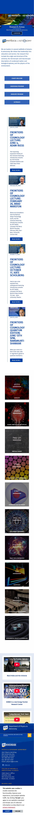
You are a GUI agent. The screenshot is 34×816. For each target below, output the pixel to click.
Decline (17, 811)
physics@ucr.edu (12, 761)
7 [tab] (24, 37)
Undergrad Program (17, 86)
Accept (7, 811)
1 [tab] (10, 37)
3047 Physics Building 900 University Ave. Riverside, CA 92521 (9, 754)
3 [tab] (15, 37)
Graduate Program (17, 94)
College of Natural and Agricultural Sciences (13, 735)
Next (33, 26)
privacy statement (9, 807)
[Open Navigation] (29, 735)
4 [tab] (17, 37)
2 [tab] (12, 37)
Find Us (7, 765)
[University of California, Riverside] (9, 747)
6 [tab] (21, 37)
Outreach (17, 102)
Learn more (17, 33)
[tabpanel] (17, 25)
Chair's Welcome (17, 78)
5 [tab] (19, 37)
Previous (1, 26)
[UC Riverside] (6, 728)
